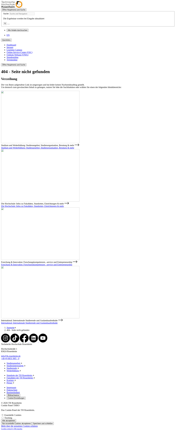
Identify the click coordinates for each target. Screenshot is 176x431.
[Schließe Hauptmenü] (8, 24)
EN (8, 35)
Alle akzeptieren (8, 421)
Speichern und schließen (43, 423)
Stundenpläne (12, 57)
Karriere (10, 380)
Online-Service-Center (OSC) (19, 52)
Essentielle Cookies (12, 415)
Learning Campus (14, 50)
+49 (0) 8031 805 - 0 (10, 358)
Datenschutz (12, 390)
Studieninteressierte (15, 366)
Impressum (11, 387)
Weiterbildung (13, 370)
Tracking (8, 418)
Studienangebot (14, 363)
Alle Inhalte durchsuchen (17, 30)
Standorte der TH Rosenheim (20, 375)
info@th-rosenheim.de (10, 356)
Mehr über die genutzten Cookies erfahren (19, 426)
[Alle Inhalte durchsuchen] (5, 23)
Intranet (10, 47)
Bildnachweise (13, 395)
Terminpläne (12, 60)
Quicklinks (6, 40)
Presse (10, 383)
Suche (6, 13)
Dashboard (11, 45)
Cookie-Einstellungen (16, 398)
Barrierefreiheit (13, 392)
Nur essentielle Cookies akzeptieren (16, 423)
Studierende (12, 368)
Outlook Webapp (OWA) (17, 55)
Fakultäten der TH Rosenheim (20, 378)
